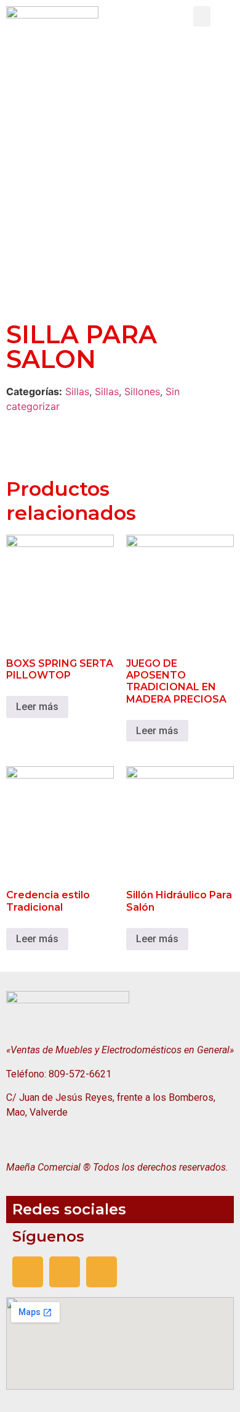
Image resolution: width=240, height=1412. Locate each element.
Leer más (37, 706)
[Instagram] (64, 1271)
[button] (201, 16)
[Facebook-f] (27, 1271)
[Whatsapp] (101, 1271)
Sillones (142, 391)
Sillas (77, 391)
